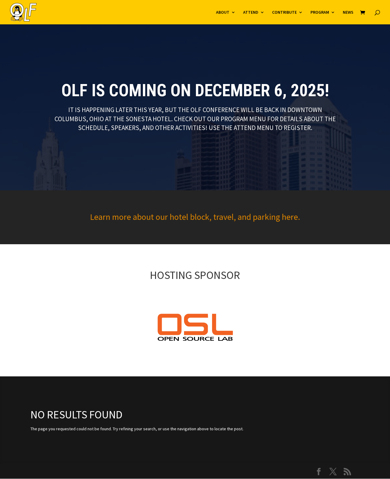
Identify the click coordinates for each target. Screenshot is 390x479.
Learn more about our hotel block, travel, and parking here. (195, 216)
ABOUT (222, 12)
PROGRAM (319, 12)
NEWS (348, 12)
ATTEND (250, 12)
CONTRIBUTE (284, 12)
